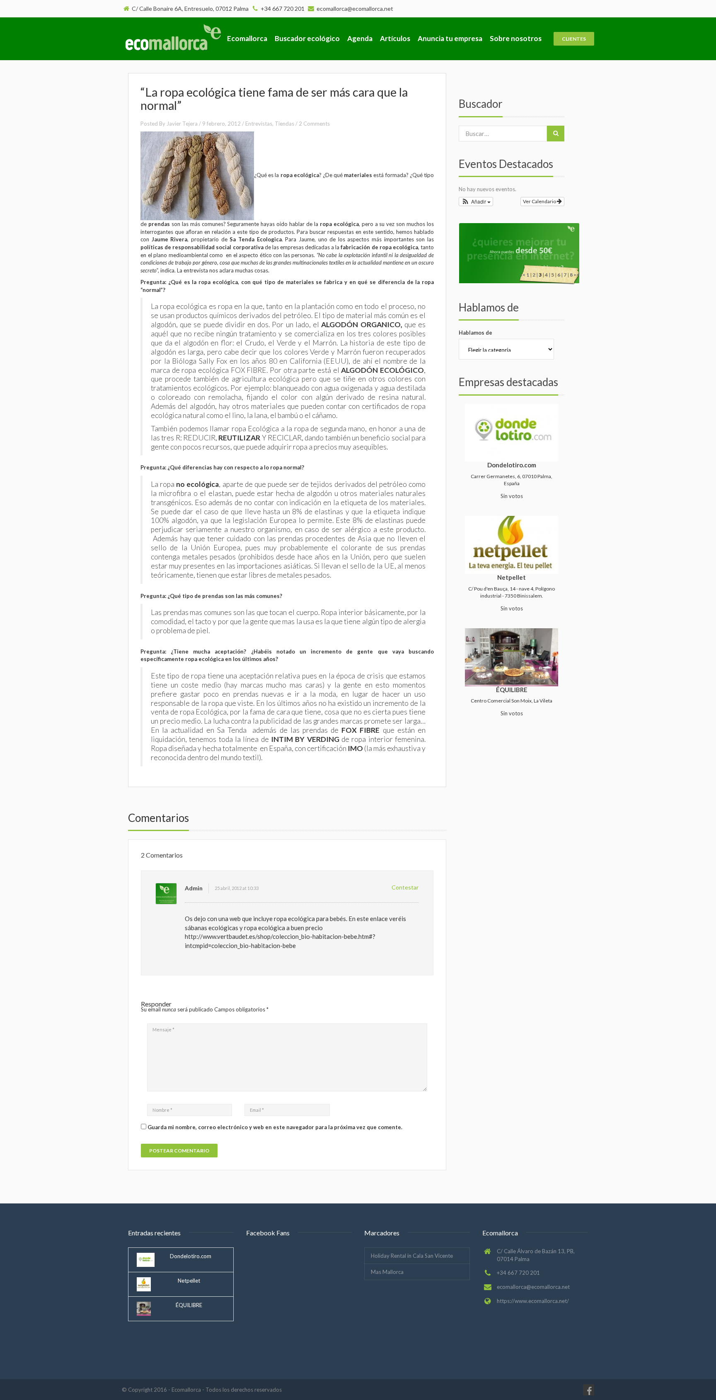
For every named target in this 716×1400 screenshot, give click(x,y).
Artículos (395, 38)
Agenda (360, 38)
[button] (476, 201)
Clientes (574, 39)
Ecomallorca (247, 38)
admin (194, 888)
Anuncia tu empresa (450, 38)
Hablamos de (475, 332)
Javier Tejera (182, 123)
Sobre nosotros (516, 38)
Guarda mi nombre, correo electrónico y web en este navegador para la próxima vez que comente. (275, 1127)
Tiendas (284, 123)
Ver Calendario (540, 201)
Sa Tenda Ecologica (255, 239)
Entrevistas (258, 123)
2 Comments (314, 123)
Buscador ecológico (307, 38)
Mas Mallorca (387, 1272)
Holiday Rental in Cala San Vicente (412, 1255)
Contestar (405, 887)
